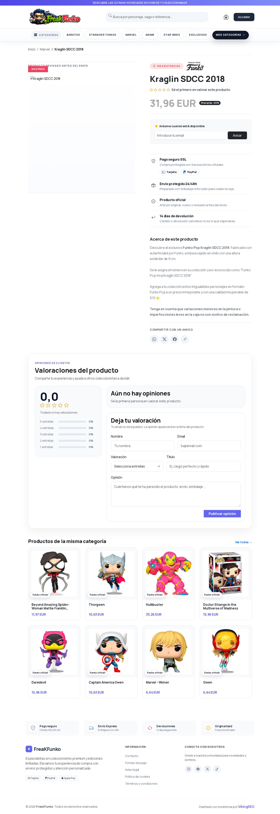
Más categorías (228, 35)
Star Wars (172, 35)
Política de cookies (137, 777)
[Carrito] (226, 17)
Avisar (237, 135)
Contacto (131, 756)
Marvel (131, 35)
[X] (207, 769)
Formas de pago (136, 763)
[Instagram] (188, 769)
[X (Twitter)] (164, 339)
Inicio (31, 49)
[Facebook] (174, 339)
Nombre (117, 436)
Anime (150, 35)
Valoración (118, 457)
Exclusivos (198, 35)
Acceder (244, 17)
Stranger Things (102, 35)
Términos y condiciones (141, 783)
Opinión (116, 477)
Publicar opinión (222, 513)
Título (170, 457)
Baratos (73, 35)
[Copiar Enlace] (185, 339)
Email (181, 436)
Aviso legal (132, 770)
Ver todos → (243, 542)
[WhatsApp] (154, 339)
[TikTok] (217, 769)
